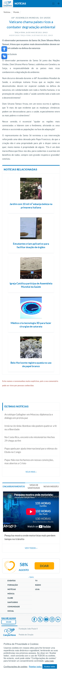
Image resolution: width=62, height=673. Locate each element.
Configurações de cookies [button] (15, 666)
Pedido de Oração (26, 635)
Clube (10, 598)
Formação (12, 585)
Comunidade (13, 607)
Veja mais (31, 472)
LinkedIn (58, 619)
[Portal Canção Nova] (7, 3)
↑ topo (31, 577)
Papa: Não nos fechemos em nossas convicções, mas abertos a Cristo (29, 462)
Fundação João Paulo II (28, 629)
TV (36, 581)
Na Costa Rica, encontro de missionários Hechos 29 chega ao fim (29, 439)
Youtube (46, 619)
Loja (37, 589)
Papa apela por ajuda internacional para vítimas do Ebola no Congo (30, 450)
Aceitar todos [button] (49, 666)
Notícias (7, 12)
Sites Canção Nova (58, 3)
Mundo (16, 12)
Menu (53, 3)
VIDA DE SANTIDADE (34, 486)
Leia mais (49, 660)
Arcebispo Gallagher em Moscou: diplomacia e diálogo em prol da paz (28, 416)
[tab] (13, 486)
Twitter (40, 619)
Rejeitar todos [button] (35, 666)
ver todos (31, 548)
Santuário (12, 602)
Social (10, 611)
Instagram (52, 619)
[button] (4, 49)
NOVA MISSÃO (51, 486)
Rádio (38, 585)
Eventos (11, 581)
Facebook (34, 619)
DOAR (8, 622)
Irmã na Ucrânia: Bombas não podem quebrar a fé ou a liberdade (30, 427)
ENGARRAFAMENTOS (14, 486)
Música (10, 594)
